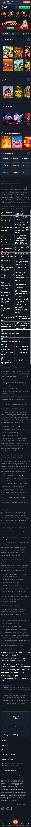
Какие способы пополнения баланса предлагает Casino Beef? (15, 665)
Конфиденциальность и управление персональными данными (13, 764)
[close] (1, 2)
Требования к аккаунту (9, 770)
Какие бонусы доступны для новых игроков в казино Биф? (14, 659)
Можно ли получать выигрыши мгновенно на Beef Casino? (15, 671)
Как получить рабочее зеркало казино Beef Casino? (15, 653)
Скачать (27, 2)
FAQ (3, 750)
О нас (4, 740)
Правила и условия (8, 759)
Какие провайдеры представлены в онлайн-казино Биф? (14, 678)
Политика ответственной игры (11, 775)
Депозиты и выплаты (8, 754)
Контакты (5, 745)
